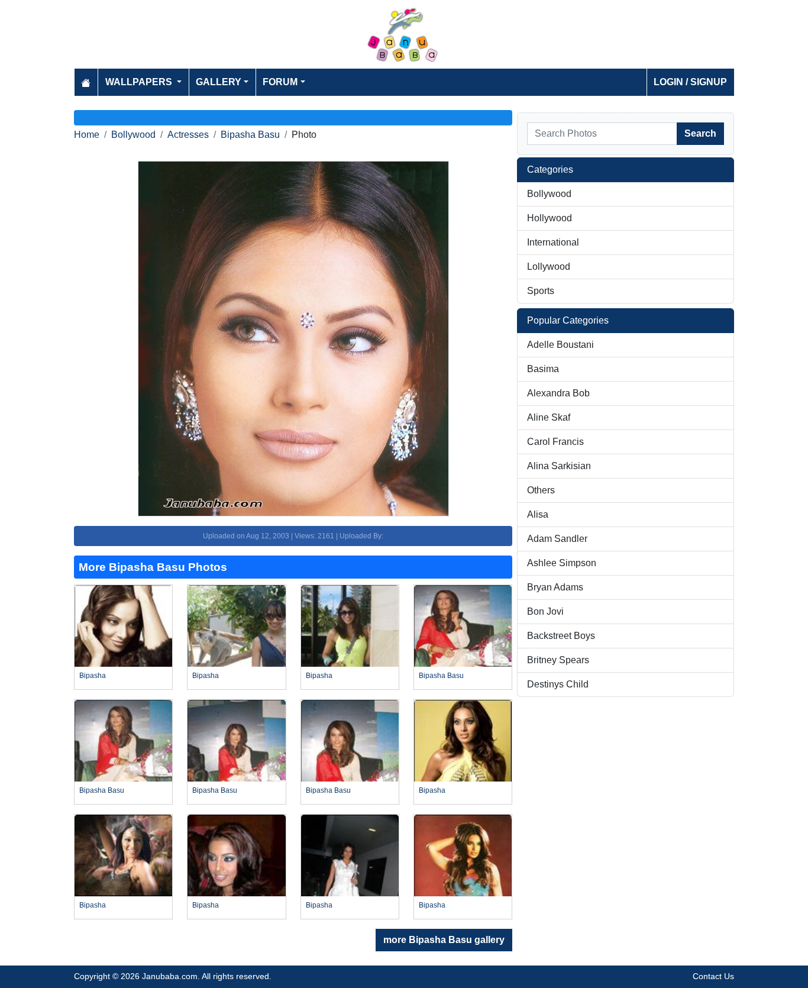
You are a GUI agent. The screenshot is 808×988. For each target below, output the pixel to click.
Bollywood (133, 135)
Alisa (537, 514)
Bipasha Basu (250, 135)
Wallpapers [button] (139, 82)
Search (700, 133)
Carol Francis (555, 442)
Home (86, 135)
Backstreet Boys (561, 636)
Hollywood (549, 218)
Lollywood (548, 266)
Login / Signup (690, 82)
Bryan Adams (555, 587)
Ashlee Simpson (561, 563)
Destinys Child (558, 684)
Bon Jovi (545, 611)
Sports (540, 291)
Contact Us (713, 976)
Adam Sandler (557, 539)
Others (541, 490)
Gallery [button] (218, 82)
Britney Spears (558, 660)
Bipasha (92, 675)
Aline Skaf (548, 417)
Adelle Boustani (560, 345)
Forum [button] (280, 82)
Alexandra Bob (558, 393)
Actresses (188, 135)
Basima (543, 369)
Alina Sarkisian (559, 466)
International (553, 242)
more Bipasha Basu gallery (444, 940)
